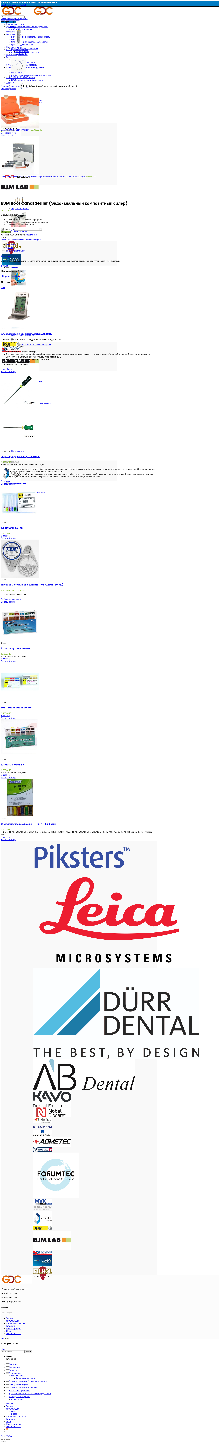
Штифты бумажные (13, 764)
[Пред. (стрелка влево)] (2, 1441)
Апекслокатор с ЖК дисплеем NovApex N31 (27, 334)
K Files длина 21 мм (12, 527)
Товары (9, 1318)
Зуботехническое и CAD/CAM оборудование (27, 26)
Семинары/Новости (15, 1323)
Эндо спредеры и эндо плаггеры (20, 456)
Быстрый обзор (8, 371)
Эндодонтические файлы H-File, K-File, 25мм (28, 824)
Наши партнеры (13, 1328)
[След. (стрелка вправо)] (4, 1441)
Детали (9, 247)
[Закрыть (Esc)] (2, 1439)
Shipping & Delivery (15, 250)
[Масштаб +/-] (9, 1439)
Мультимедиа (12, 1321)
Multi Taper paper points (16, 707)
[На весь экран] (7, 1439)
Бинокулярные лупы (15, 24)
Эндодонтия (14, 86)
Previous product (8, 88)
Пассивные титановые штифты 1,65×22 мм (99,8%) (32, 584)
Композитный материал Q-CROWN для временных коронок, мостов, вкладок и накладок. (43, 176)
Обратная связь (13, 1333)
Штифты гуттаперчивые (15, 648)
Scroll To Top (6, 1436)
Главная (5, 86)
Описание (11, 244)
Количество (9, 229)
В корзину (6, 232)
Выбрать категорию (10, 19)
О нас (8, 1331)
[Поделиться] (4, 1439)
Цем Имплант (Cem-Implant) (16, 129)
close (3, 1349)
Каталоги (10, 1326)
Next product (7, 135)
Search (28, 1352)
